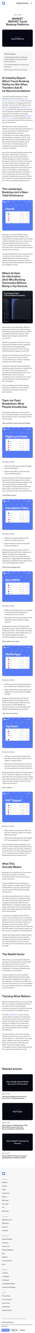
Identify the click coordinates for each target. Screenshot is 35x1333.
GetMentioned (13, 1015)
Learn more (4, 1326)
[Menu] (31, 3)
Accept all (6, 1330)
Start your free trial (22, 3)
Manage (22, 1330)
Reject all (14, 1330)
